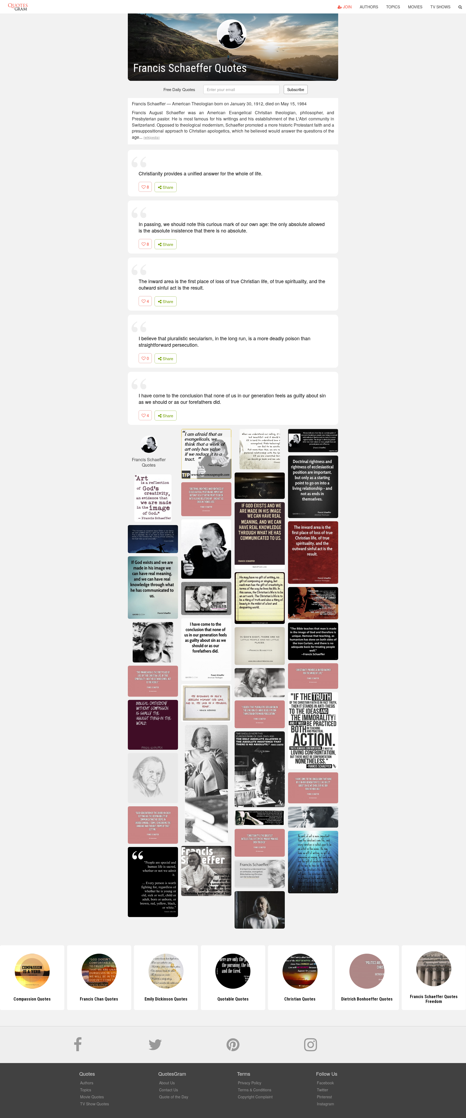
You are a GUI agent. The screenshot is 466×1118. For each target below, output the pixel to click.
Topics (393, 6)
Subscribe (295, 89)
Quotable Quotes (166, 999)
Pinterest (324, 1096)
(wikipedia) (151, 137)
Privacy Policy (249, 1082)
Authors (369, 6)
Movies (415, 6)
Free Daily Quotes (179, 89)
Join (347, 6)
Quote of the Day (173, 1096)
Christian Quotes (233, 999)
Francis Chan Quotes (32, 999)
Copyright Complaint (255, 1096)
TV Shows (440, 6)
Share (167, 187)
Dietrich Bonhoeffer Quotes (300, 999)
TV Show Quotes (94, 1103)
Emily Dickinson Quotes (99, 999)
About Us (167, 1082)
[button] (460, 6)
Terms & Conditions (254, 1089)
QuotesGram (18, 6)
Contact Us (168, 1089)
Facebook (325, 1082)
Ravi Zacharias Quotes (433, 999)
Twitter (322, 1089)
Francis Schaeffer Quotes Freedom (367, 999)
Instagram (325, 1103)
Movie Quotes (92, 1096)
